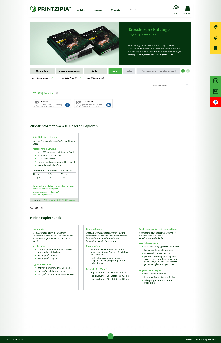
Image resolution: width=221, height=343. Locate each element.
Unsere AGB (211, 339)
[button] (183, 70)
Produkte (81, 9)
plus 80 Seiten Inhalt (96, 77)
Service (98, 9)
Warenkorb (187, 11)
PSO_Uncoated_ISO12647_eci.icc (59, 200)
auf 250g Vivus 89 (69, 77)
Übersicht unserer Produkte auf (46, 193)
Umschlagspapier (69, 71)
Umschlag (42, 71)
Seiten (95, 71)
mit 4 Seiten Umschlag (42, 77)
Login (175, 13)
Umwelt (115, 9)
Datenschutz (201, 339)
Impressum (190, 339)
